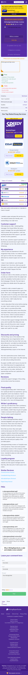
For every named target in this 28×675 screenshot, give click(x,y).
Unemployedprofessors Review (14, 647)
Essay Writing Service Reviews (14, 657)
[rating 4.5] (11, 590)
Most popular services (14, 673)
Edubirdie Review (14, 627)
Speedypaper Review (14, 629)
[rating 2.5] (8, 590)
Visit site (14, 14)
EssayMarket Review (14, 660)
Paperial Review (14, 637)
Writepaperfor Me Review (14, 639)
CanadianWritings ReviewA (8, 475)
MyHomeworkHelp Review (14, 654)
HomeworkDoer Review (7, 472)
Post (14, 593)
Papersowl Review (14, 621)
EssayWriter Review (14, 642)
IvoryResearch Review (14, 652)
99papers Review (14, 631)
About (2, 614)
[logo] (3, 2)
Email (3, 566)
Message (4, 573)
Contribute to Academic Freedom (15, 616)
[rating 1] (6, 590)
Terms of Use (15, 614)
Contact (8, 614)
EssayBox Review (14, 659)
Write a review (14, 36)
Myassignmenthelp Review (14, 636)
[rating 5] (12, 590)
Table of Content (13, 181)
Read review (10, 136)
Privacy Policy (23, 614)
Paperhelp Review (14, 626)
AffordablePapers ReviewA (8, 478)
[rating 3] (9, 590)
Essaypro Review (14, 619)
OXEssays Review (14, 645)
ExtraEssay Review (14, 644)
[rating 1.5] (7, 590)
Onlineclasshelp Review (14, 634)
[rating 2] (7, 590)
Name (3, 560)
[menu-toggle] (26, 2)
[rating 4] (10, 590)
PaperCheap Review (6, 481)
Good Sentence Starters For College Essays (14, 622)
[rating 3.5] (10, 590)
